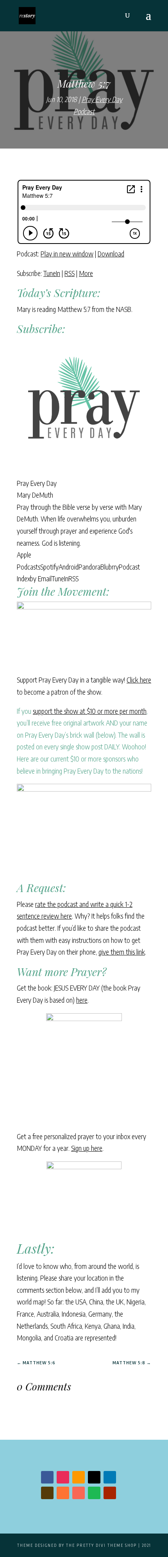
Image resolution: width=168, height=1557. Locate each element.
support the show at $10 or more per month (90, 710)
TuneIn (51, 273)
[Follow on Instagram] (63, 1477)
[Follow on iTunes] (63, 1493)
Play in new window (67, 253)
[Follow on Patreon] (78, 1493)
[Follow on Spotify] (94, 1493)
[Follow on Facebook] (47, 1477)
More (86, 273)
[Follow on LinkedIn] (110, 1477)
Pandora (89, 566)
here (82, 999)
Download (111, 253)
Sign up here (86, 1147)
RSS (69, 273)
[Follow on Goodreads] (47, 1493)
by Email (41, 578)
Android (69, 566)
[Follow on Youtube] (110, 1493)
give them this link (121, 951)
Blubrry (109, 566)
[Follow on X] (94, 1477)
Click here (139, 679)
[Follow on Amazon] (78, 1477)
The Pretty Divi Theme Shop (101, 1545)
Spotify (49, 566)
